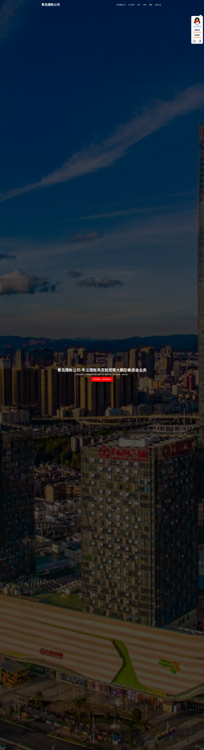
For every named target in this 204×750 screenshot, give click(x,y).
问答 (144, 5)
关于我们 (131, 5)
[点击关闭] (200, 16)
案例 (150, 5)
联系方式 (158, 5)
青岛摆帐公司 (120, 5)
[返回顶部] (200, 41)
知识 (138, 5)
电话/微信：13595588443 (102, 379)
